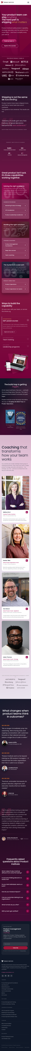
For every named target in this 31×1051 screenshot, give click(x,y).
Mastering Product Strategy (13, 205)
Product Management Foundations (11, 245)
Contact (3, 1029)
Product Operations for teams (13, 289)
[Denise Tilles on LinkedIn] (27, 560)
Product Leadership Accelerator (14, 215)
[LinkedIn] (3, 976)
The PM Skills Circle (6, 1038)
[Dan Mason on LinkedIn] (27, 609)
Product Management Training (9, 1002)
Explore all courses (8, 332)
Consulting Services (6, 1025)
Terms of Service (19, 1047)
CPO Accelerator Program (8, 1010)
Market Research (6, 987)
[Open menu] (28, 2)
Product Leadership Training (8, 1004)
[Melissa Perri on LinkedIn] (27, 512)
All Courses (4, 995)
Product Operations (10, 284)
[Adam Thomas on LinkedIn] (27, 657)
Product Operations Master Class (9, 1016)
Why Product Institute (6, 1023)
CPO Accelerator (9, 210)
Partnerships (4, 1027)
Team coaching (9, 255)
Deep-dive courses (10, 250)
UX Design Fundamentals (7, 989)
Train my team (8, 41)
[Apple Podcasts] (11, 976)
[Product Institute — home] (7, 961)
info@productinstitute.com (8, 972)
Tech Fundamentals (6, 991)
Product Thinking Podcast (7, 1036)
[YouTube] (5, 976)
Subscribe (15, 948)
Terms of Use (12, 1047)
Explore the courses (10, 46)
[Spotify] (8, 976)
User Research (5, 985)
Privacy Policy (23, 950)
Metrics (3, 993)
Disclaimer (27, 1047)
